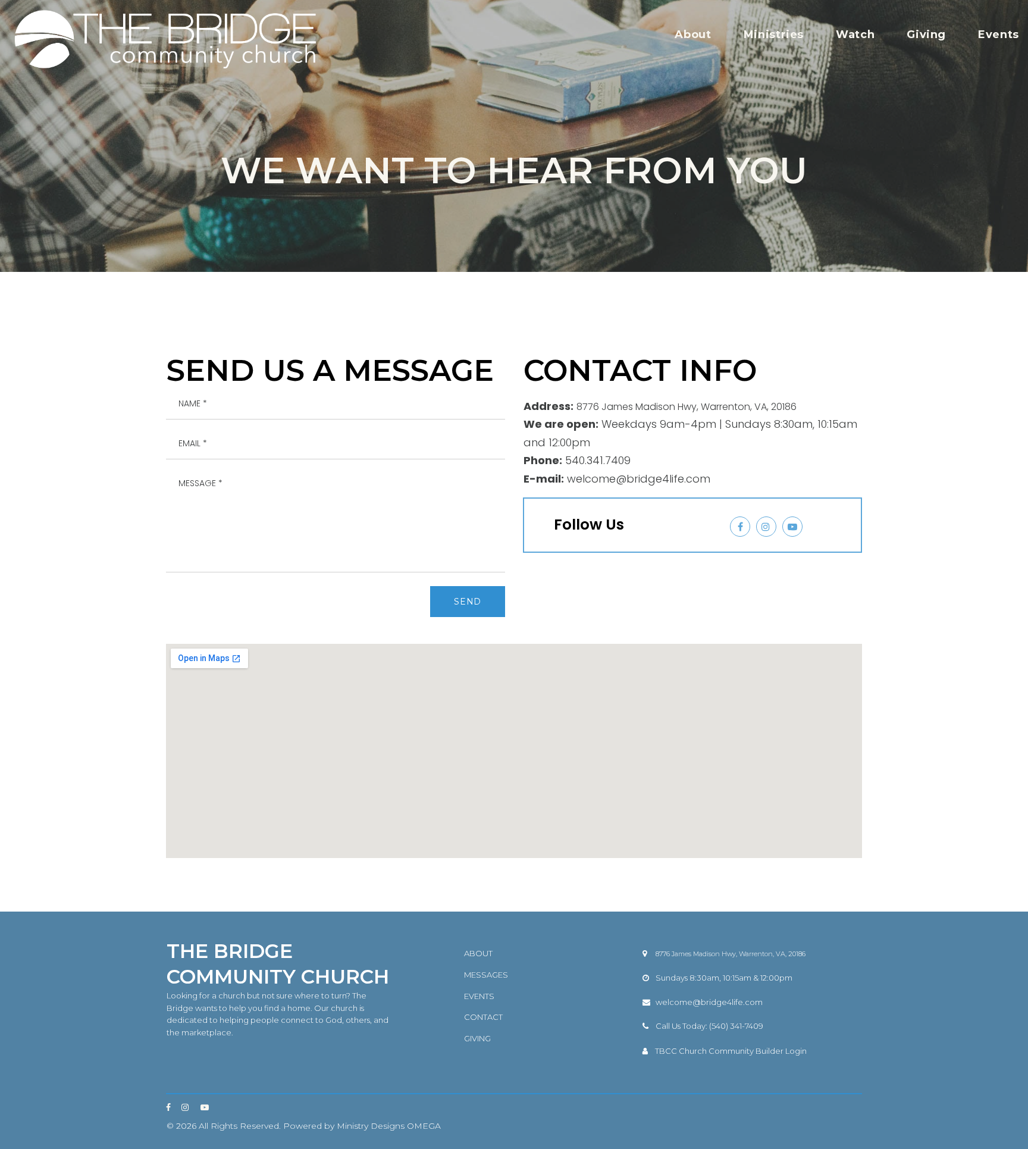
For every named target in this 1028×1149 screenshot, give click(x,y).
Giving (926, 34)
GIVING (477, 1038)
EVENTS (479, 996)
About (693, 34)
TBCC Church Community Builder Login (731, 1051)
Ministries (774, 34)
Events (998, 34)
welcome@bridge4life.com (709, 1002)
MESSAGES (486, 974)
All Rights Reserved (239, 1125)
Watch (855, 34)
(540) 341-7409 (736, 1026)
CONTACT (483, 1017)
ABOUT (478, 953)
